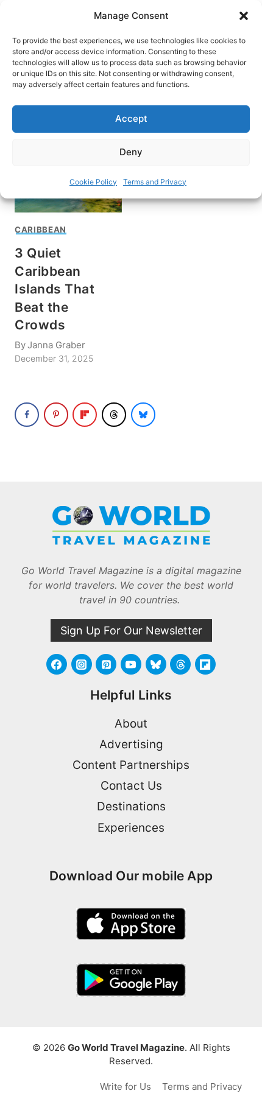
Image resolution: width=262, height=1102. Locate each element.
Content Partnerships (131, 765)
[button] (244, 16)
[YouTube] (131, 664)
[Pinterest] (106, 664)
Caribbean (40, 229)
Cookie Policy (93, 181)
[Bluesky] (156, 664)
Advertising (131, 744)
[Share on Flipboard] (85, 414)
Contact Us (131, 786)
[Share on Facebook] (27, 414)
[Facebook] (56, 664)
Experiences (131, 828)
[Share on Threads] (114, 414)
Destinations (131, 806)
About (131, 724)
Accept (131, 118)
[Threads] (180, 664)
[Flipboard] (205, 664)
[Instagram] (81, 664)
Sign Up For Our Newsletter (131, 630)
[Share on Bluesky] (143, 414)
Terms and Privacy (154, 181)
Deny (131, 152)
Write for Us (125, 1086)
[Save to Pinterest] (56, 414)
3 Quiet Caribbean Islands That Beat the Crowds (54, 288)
